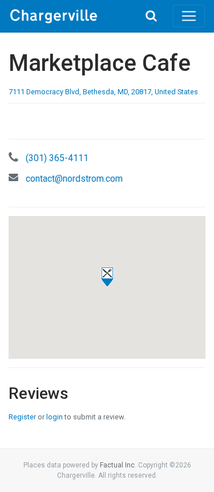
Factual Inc (117, 465)
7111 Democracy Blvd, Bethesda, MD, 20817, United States (103, 91)
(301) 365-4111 (57, 158)
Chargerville (69, 16)
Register (22, 417)
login (54, 417)
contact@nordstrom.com (74, 178)
